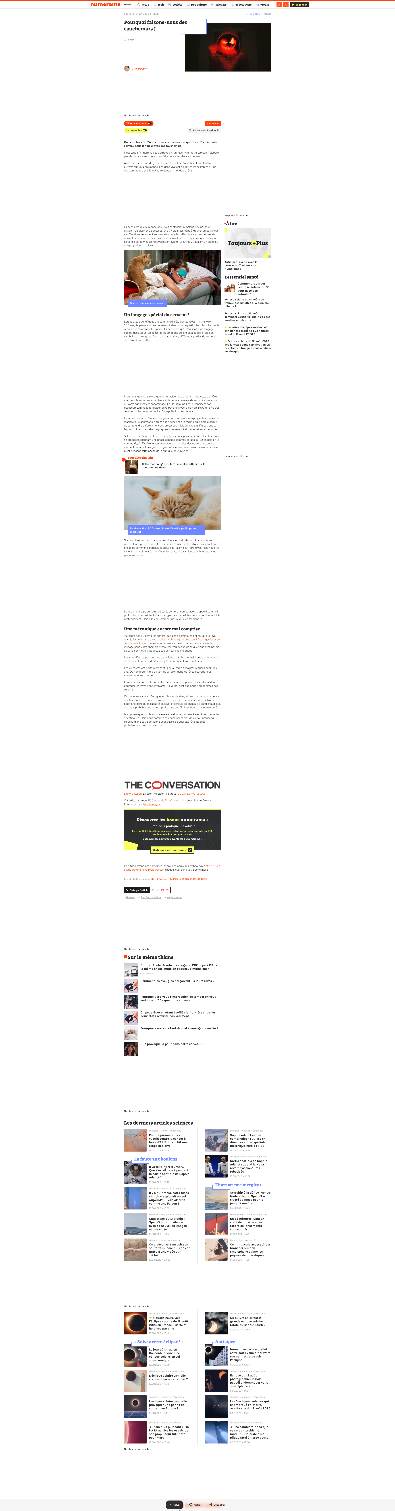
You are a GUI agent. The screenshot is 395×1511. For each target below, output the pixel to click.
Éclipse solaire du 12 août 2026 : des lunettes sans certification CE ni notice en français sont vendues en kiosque (248, 346)
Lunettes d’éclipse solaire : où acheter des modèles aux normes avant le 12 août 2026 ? (247, 331)
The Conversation (175, 800)
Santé (267, 13)
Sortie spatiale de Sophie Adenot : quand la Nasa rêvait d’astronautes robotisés (248, 1166)
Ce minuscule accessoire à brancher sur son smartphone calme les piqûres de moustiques (250, 1250)
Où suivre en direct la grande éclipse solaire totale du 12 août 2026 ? (247, 1321)
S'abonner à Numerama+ (169, 850)
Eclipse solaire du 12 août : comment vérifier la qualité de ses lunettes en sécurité (247, 317)
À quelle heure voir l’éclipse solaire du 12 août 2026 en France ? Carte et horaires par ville (168, 1323)
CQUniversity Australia (191, 794)
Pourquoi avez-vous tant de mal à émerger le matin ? (179, 1028)
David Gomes (158, 879)
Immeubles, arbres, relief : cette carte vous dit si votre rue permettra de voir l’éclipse (250, 1355)
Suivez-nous (212, 123)
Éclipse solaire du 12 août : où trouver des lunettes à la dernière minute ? (247, 303)
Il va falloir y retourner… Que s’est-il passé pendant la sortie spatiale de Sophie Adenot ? (169, 1172)
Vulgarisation (174, 897)
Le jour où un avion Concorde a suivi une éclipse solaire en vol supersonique (164, 1355)
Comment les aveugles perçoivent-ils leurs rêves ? (177, 981)
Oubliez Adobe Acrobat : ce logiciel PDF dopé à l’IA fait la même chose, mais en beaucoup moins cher (180, 967)
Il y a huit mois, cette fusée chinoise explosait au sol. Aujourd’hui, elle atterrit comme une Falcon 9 (169, 1198)
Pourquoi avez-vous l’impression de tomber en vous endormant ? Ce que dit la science (178, 998)
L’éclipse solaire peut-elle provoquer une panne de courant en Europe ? (168, 1404)
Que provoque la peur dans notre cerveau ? (171, 1044)
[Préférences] (286, 4)
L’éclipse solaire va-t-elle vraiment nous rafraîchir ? (168, 1377)
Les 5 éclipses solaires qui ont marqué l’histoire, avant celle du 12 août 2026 (250, 1404)
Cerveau (130, 897)
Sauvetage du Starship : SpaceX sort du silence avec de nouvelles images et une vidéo (168, 1224)
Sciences (255, 13)
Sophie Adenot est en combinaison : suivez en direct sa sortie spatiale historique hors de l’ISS (248, 1140)
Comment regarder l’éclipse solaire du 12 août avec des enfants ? (253, 289)
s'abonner (301, 4)
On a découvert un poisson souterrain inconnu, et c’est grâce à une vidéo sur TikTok (169, 1250)
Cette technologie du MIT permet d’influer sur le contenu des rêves (173, 465)
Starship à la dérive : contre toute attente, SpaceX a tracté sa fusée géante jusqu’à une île (250, 1198)
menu (128, 4)
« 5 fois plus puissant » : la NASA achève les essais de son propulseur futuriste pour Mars (169, 1432)
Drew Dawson (139, 68)
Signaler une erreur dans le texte (188, 879)
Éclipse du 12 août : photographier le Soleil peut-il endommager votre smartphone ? (249, 1381)
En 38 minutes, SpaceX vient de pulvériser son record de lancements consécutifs (247, 1224)
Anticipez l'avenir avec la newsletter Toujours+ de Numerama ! (241, 265)
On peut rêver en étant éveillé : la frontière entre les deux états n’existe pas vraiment (178, 1014)
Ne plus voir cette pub (136, 115)
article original (152, 804)
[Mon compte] (279, 4)
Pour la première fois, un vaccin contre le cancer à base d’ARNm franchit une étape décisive (168, 1140)
